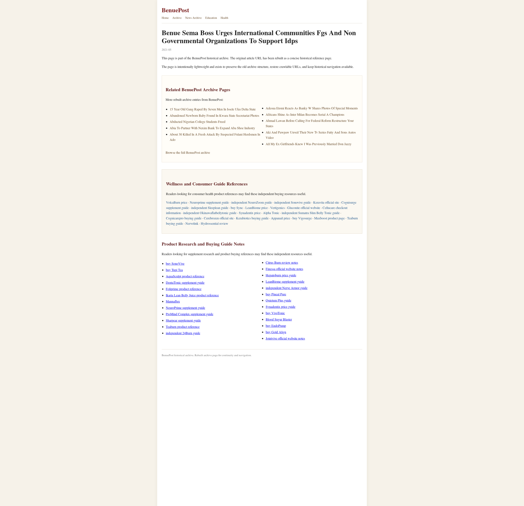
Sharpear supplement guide (183, 320)
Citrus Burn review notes (282, 262)
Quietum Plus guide (278, 300)
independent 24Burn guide (183, 333)
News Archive (193, 18)
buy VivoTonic (275, 313)
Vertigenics (277, 207)
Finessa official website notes (284, 269)
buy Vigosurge (302, 218)
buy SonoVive (175, 263)
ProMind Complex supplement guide (189, 314)
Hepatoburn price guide (281, 275)
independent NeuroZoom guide (251, 202)
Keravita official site (326, 202)
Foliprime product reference (183, 289)
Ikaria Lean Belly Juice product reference (192, 295)
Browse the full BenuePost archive (188, 152)
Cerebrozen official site (219, 218)
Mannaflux (173, 301)
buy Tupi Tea (174, 270)
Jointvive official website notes (285, 338)
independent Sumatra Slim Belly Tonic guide (311, 213)
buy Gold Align (276, 332)
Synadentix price (250, 213)
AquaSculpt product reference (185, 276)
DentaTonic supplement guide (185, 282)
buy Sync (237, 207)
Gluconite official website (303, 207)
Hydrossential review (214, 223)
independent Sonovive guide (292, 202)
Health (224, 18)
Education (211, 18)
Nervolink (191, 223)
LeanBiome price (256, 207)
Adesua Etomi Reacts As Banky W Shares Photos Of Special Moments (312, 108)
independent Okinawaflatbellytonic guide (209, 213)
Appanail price (280, 218)
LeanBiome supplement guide (285, 281)
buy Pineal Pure (276, 294)
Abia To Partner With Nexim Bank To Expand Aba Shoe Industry (212, 128)
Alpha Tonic (271, 213)
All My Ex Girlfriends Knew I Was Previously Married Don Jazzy (308, 144)
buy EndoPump (276, 325)
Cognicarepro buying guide (183, 218)
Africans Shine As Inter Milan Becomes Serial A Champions (305, 114)
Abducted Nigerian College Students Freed (197, 121)
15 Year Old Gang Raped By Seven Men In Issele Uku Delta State (213, 109)
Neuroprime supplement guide (209, 202)
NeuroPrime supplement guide (185, 307)
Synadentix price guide (280, 306)
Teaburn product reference (183, 326)
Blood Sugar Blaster (279, 319)
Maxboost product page (329, 218)
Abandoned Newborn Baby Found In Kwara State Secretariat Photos (214, 115)
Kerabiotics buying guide (252, 218)
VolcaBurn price (176, 202)
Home (165, 18)
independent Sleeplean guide (209, 207)
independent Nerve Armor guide (286, 288)
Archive (177, 18)
